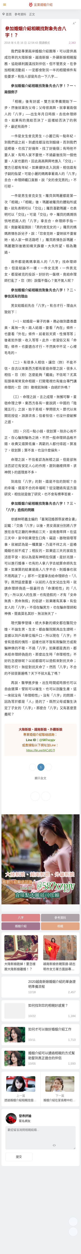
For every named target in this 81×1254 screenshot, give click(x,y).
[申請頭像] (71, 1117)
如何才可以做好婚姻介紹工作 (49, 1029)
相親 (60, 926)
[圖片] (69, 1145)
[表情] (61, 1145)
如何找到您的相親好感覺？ (48, 1005)
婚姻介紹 (21, 926)
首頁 (9, 14)
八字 (21, 917)
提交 (19, 1156)
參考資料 (20, 14)
